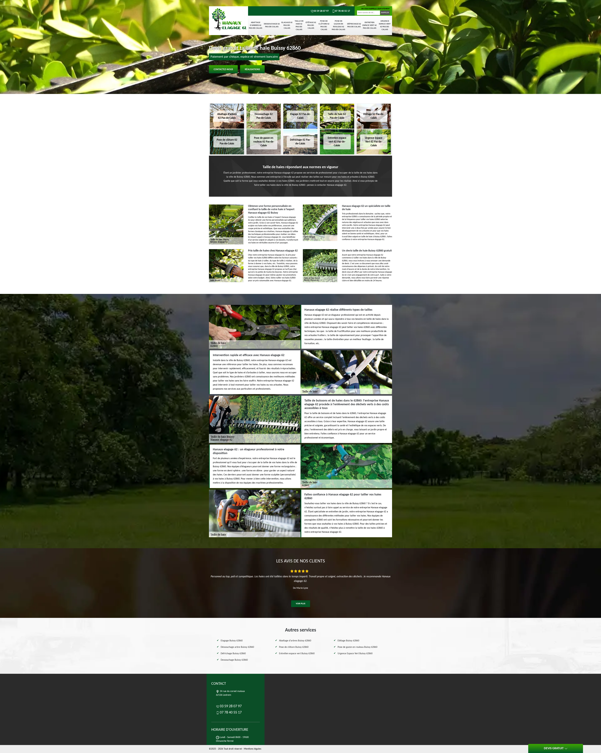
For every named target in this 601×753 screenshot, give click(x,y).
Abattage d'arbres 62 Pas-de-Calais (255, 25)
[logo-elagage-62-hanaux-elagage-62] (228, 17)
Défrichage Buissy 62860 (233, 653)
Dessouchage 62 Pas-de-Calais (272, 25)
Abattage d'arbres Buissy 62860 (295, 640)
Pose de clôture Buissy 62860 (293, 647)
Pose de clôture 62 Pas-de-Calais (323, 25)
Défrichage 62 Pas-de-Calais (354, 25)
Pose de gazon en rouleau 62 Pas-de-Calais (338, 25)
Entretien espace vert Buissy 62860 (297, 653)
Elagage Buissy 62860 (232, 640)
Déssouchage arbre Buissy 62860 (237, 647)
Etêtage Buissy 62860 (348, 640)
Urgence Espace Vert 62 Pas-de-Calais (385, 25)
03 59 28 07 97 (321, 11)
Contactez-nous (223, 69)
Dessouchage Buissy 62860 (234, 660)
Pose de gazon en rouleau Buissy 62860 (357, 647)
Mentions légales (252, 749)
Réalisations (252, 69)
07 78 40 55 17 (342, 11)
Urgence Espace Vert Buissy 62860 (355, 653)
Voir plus (300, 604)
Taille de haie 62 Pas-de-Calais (299, 25)
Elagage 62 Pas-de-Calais (286, 25)
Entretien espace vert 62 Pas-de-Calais (369, 25)
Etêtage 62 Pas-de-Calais (311, 25)
